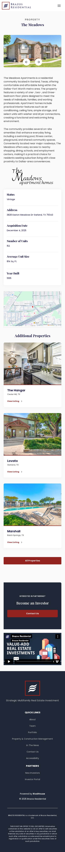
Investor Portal (32, 779)
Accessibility (32, 758)
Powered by (32, 793)
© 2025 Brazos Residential (32, 798)
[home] (16, 6)
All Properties (32, 560)
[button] (59, 5)
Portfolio (32, 732)
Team (32, 725)
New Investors (32, 772)
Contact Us (32, 613)
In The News (32, 745)
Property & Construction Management (32, 738)
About (32, 719)
